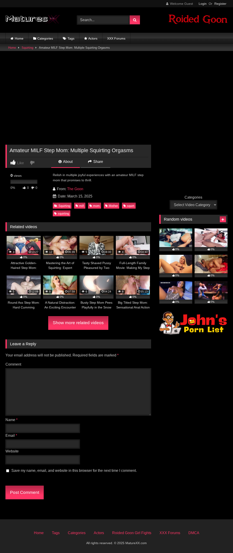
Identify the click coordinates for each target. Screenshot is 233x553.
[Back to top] (219, 539)
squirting (63, 213)
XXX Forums (116, 38)
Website (12, 451)
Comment (13, 364)
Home (19, 38)
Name (11, 420)
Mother (113, 205)
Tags (71, 38)
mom (96, 205)
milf (81, 205)
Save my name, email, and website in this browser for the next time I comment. (74, 470)
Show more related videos (78, 322)
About (67, 162)
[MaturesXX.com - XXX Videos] (35, 20)
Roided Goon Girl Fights (131, 533)
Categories (45, 38)
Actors (92, 38)
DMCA (193, 533)
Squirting (27, 47)
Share (97, 162)
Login (203, 3)
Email (11, 435)
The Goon (75, 189)
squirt (130, 205)
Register (220, 3)
